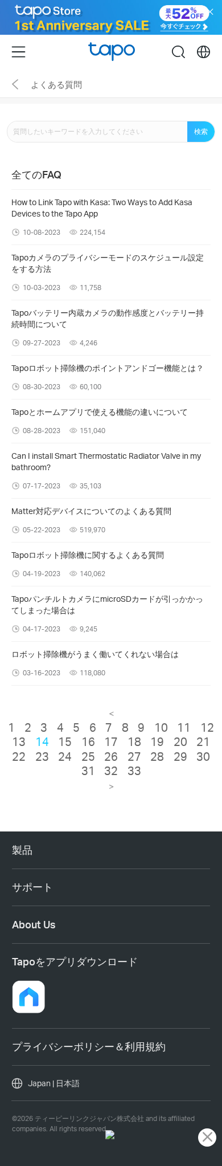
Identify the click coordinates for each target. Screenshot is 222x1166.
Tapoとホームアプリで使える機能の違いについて (99, 412)
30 (203, 756)
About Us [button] (34, 924)
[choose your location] (203, 52)
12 (207, 727)
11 (184, 727)
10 (161, 727)
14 (42, 741)
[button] (28, 996)
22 (19, 756)
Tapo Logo (111, 51)
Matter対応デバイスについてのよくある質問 (91, 511)
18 (134, 741)
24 (65, 756)
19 (157, 741)
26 (111, 756)
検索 (201, 131)
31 (88, 770)
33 (134, 770)
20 (180, 741)
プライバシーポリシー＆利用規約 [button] (89, 1046)
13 (19, 741)
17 (111, 741)
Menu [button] (18, 52)
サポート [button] (32, 886)
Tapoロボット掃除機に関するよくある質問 (87, 555)
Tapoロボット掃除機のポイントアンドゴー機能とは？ (107, 368)
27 (134, 756)
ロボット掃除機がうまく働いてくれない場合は (95, 654)
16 (88, 741)
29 (180, 756)
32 (111, 770)
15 (65, 741)
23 (42, 756)
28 (157, 756)
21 (203, 741)
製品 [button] (22, 849)
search (178, 52)
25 (88, 756)
